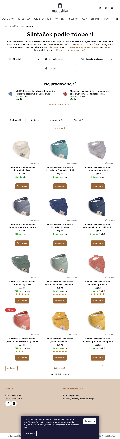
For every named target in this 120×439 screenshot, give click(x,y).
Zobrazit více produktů (59, 104)
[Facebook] (8, 403)
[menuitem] (8, 19)
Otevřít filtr (59, 128)
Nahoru (12, 368)
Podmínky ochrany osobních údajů (78, 399)
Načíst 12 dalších (60, 368)
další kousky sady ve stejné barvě (69, 50)
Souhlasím (90, 421)
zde (25, 427)
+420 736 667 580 (13, 398)
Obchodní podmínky (71, 395)
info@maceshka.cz (13, 395)
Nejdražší (34, 120)
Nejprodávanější (56, 120)
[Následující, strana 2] (105, 368)
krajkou (95, 47)
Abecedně (78, 120)
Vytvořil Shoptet (108, 436)
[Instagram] (14, 403)
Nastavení (30, 433)
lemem (108, 47)
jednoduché (55, 47)
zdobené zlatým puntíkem (79, 47)
